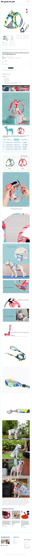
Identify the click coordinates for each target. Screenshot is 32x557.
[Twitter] (3, 545)
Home (3, 49)
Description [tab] (4, 74)
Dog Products (6, 49)
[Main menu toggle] (30, 2)
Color (3, 59)
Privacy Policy (15, 542)
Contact (14, 543)
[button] (25, 1)
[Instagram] (5, 545)
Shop (14, 541)
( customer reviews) (9, 56)
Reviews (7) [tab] (9, 74)
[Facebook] (1, 545)
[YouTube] (6, 545)
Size (3, 62)
